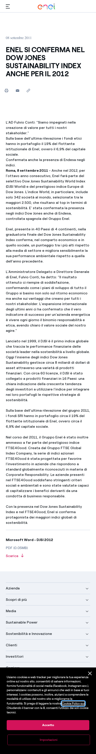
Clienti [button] (11, 645)
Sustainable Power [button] (22, 622)
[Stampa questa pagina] (7, 90)
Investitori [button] (14, 656)
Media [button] (11, 611)
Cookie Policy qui (73, 703)
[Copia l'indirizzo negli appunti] (28, 90)
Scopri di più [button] (16, 599)
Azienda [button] (13, 588)
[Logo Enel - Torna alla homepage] (46, 6)
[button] (8, 6)
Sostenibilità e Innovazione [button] (29, 634)
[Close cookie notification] (90, 673)
